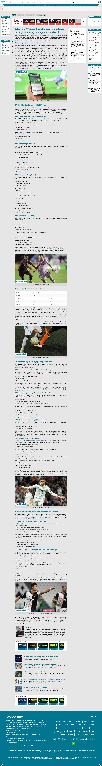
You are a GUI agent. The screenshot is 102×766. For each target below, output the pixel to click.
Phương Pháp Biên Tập (82, 750)
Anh (18, 5)
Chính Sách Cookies (71, 750)
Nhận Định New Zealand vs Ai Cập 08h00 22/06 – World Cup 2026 (41, 656)
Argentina (46, 5)
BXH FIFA (67, 2)
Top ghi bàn (75, 2)
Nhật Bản (67, 5)
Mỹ (51, 5)
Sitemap (60, 751)
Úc (77, 5)
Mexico (55, 5)
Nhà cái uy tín (46, 2)
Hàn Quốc (73, 5)
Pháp (33, 5)
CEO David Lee (18, 750)
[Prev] (21, 22)
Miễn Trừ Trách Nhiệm (59, 750)
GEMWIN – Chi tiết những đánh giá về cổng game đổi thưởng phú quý (95, 84)
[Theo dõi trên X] (21, 746)
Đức (29, 5)
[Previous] (15, 645)
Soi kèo (39, 2)
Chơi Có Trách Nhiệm (51, 751)
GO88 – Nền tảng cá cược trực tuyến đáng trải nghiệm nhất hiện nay (94, 69)
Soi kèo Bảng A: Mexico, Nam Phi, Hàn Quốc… (77, 53)
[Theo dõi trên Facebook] (17, 746)
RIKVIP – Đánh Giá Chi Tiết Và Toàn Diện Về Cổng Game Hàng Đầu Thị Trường (95, 90)
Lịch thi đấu (55, 2)
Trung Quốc (82, 5)
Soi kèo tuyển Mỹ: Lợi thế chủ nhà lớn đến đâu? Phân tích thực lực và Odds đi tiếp (44, 679)
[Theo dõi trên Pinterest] (28, 746)
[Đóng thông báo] (99, 9)
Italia (37, 5)
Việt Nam (61, 5)
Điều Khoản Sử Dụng (37, 750)
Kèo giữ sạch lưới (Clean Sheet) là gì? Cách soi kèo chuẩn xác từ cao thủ (77, 60)
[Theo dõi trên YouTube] (35, 746)
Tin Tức (83, 2)
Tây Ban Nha (23, 5)
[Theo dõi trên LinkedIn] (32, 746)
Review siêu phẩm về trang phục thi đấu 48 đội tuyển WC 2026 (40, 664)
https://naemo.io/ (15, 730)
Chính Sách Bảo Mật (48, 750)
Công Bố (29, 750)
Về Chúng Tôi (10, 750)
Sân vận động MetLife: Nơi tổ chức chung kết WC (36, 687)
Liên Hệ (24, 750)
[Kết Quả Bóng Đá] (5, 2)
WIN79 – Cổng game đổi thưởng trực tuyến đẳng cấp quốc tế (94, 79)
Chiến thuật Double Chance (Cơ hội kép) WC (35, 672)
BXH (62, 2)
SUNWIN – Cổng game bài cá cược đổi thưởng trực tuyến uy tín (95, 74)
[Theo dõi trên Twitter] (24, 746)
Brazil (41, 5)
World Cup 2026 (30, 2)
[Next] (83, 22)
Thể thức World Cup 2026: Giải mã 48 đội (77, 56)
